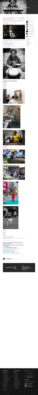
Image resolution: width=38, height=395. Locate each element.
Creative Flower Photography (17, 384)
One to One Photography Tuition (6, 378)
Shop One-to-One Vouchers (6, 385)
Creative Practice (16, 376)
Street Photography (17, 17)
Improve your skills (16, 375)
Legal (3, 388)
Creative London (28, 41)
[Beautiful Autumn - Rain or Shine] (11, 267)
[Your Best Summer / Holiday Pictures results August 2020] (27, 267)
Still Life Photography (16, 385)
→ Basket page (4, 386)
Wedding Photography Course (17, 383)
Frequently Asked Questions (6, 377)
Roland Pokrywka (8, 258)
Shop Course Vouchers (5, 384)
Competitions (27, 40)
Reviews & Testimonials (5, 376)
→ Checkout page (5, 387)
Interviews (27, 42)
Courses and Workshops (5, 374)
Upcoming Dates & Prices (5, 375)
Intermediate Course (16, 377)
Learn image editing (16, 386)
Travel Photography (16, 374)
